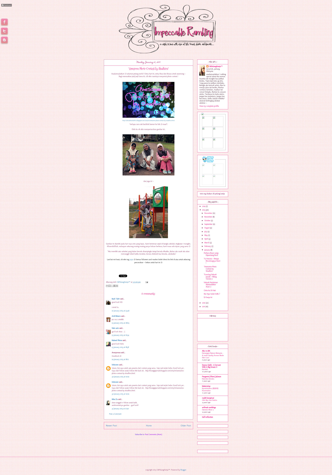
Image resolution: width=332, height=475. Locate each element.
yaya (131, 259)
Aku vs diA (206, 351)
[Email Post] (146, 282)
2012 (204, 303)
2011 (204, 307)
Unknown (115, 365)
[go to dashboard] (4, 44)
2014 (204, 206)
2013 (204, 210)
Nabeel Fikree (117, 340)
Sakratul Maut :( (208, 410)
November (208, 217)
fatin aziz (115, 328)
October (207, 220)
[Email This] (107, 285)
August (207, 228)
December (208, 213)
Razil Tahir (116, 299)
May (206, 235)
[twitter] (4, 35)
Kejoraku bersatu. (208, 379)
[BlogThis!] (109, 285)
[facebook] (4, 26)
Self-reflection (207, 417)
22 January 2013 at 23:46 (120, 311)
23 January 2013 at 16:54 (120, 335)
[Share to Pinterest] (117, 285)
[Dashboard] (6, 5)
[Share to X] (112, 285)
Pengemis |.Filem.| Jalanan (211, 376)
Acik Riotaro (116, 316)
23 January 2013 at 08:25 (120, 323)
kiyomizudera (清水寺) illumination (210, 389)
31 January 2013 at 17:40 (120, 409)
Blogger (183, 470)
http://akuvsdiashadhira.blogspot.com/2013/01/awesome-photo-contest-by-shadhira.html (148, 120)
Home (149, 425)
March (207, 243)
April (206, 239)
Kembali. (205, 369)
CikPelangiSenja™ (216, 66)
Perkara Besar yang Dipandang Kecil (211, 254)
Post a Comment (115, 414)
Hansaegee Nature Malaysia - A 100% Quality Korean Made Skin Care (213, 355)
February (208, 246)
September (208, 224)
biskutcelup (206, 386)
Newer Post (111, 425)
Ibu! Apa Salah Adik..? (212, 294)
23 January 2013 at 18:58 (120, 347)
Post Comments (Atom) (153, 434)
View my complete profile (209, 106)
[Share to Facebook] (114, 285)
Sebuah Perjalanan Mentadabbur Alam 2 (211, 284)
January (207, 250)
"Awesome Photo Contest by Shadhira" (210, 269)
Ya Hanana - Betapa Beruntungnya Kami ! (212, 261)
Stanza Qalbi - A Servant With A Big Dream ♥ (211, 366)
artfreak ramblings (209, 407)
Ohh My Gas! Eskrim (209, 400)
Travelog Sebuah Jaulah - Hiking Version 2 (210, 276)
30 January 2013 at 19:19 (120, 377)
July (206, 231)
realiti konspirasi (208, 398)
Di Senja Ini (208, 297)
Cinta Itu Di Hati (210, 290)
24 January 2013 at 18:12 (120, 359)
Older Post (186, 425)
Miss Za (115, 399)
